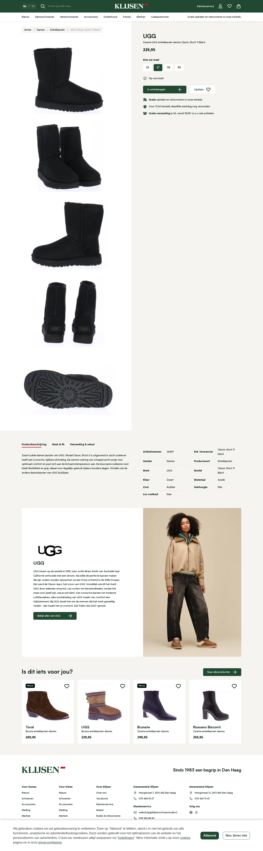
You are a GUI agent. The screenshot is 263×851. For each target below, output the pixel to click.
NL (25, 6)
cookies (185, 837)
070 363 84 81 (146, 818)
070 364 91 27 (146, 799)
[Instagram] (196, 812)
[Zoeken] (43, 6)
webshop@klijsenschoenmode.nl (158, 812)
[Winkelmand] (238, 6)
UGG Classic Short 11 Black (85, 30)
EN (33, 6)
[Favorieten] (229, 6)
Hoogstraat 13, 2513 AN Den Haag (214, 793)
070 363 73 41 (202, 799)
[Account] (220, 6)
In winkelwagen (156, 89)
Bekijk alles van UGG (49, 616)
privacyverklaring (50, 842)
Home (28, 30)
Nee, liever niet (236, 835)
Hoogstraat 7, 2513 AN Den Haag (157, 793)
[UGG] (76, 551)
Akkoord (209, 835)
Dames (41, 30)
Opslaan (199, 89)
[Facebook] (191, 812)
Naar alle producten (218, 672)
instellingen (126, 837)
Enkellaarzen (57, 30)
